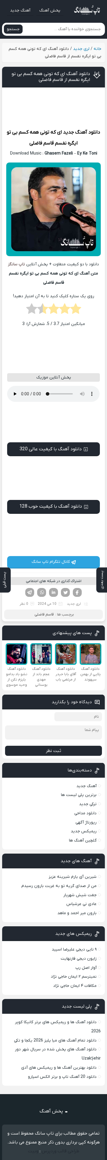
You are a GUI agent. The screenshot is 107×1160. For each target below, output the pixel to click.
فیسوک (77, 592)
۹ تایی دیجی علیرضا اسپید (74, 949)
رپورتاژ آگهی (86, 822)
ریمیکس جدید (84, 831)
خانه (97, 49)
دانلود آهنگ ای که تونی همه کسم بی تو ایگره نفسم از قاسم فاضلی (51, 77)
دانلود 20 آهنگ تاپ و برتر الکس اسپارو (62, 1077)
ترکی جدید (88, 804)
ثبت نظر (53, 751)
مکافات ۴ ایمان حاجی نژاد (75, 986)
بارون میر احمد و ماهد (77, 913)
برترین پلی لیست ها (79, 795)
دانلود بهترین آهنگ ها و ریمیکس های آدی (59, 1067)
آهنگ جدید (20, 10)
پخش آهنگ (49, 10)
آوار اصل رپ (86, 968)
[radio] (75, 310)
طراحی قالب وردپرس (60, 1151)
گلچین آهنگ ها (83, 840)
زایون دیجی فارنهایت (79, 958)
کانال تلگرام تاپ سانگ (51, 562)
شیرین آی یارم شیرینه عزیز (73, 877)
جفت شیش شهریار (80, 895)
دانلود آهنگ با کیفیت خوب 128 (50, 506)
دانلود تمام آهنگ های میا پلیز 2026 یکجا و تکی (55, 1040)
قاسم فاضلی (41, 143)
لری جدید (81, 49)
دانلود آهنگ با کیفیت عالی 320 (51, 449)
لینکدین (53, 592)
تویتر (65, 592)
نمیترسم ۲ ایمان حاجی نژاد (74, 976)
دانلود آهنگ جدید (81, 132)
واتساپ (41, 592)
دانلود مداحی (85, 813)
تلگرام (29, 592)
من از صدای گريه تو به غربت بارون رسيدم (59, 886)
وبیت (33, 1151)
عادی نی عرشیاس (81, 904)
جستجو (13, 29)
